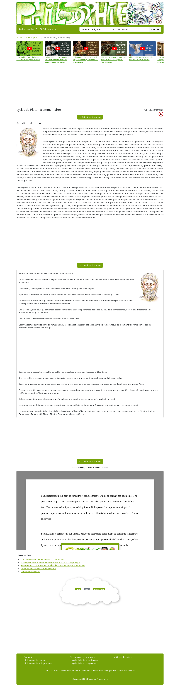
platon (87, 589)
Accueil (19, 37)
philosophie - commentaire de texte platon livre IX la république (50, 562)
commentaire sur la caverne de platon (38, 568)
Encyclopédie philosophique (83, 663)
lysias (78, 589)
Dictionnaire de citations (35, 660)
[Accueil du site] (90, 12)
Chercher (155, 29)
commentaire (99, 589)
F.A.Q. (48, 670)
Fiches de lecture (124, 657)
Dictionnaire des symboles (82, 657)
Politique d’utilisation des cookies (119, 670)
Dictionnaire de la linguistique (38, 663)
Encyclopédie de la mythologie (84, 660)
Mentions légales (70, 670)
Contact (56, 670)
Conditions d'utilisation (91, 670)
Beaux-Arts (29, 657)
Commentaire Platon (30, 571)
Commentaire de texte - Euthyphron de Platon (42, 559)
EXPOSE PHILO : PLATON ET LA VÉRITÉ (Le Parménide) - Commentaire (53, 565)
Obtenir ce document (91, 117)
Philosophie (31, 37)
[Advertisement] (90, 86)
